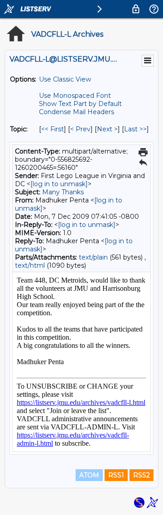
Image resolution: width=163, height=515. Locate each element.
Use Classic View (65, 79)
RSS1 (116, 475)
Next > (107, 129)
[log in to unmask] (59, 184)
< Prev (80, 129)
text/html (30, 265)
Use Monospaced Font (75, 95)
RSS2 (141, 475)
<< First (52, 129)
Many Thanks (63, 192)
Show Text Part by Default (80, 104)
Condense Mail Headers (76, 112)
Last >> (135, 129)
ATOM (89, 475)
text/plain (93, 257)
